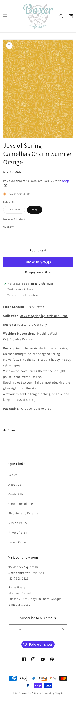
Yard (34, 210)
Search (13, 475)
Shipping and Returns (23, 513)
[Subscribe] (62, 629)
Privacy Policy (17, 532)
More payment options (38, 272)
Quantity (8, 226)
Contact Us (15, 494)
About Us (14, 485)
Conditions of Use (20, 504)
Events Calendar (19, 542)
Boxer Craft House (31, 693)
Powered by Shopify (52, 693)
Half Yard (16, 211)
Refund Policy (17, 523)
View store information (23, 295)
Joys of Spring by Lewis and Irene (44, 316)
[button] (5, 16)
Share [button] (12, 430)
